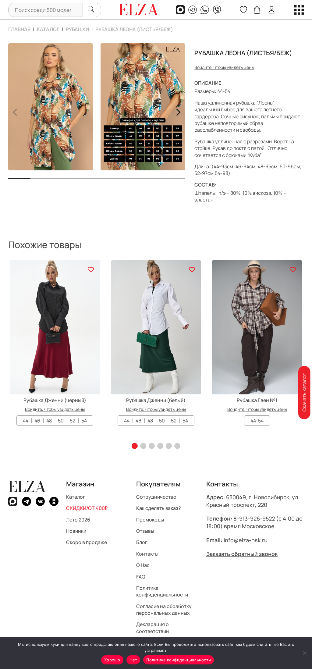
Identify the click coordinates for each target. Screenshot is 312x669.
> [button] (178, 111)
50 (61, 420)
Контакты (147, 553)
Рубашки (77, 29)
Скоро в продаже (86, 542)
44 (25, 420)
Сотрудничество (156, 496)
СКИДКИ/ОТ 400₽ (87, 508)
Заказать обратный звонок (242, 553)
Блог (141, 542)
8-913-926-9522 (254, 518)
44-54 (257, 420)
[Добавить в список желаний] (91, 269)
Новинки (76, 531)
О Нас (143, 565)
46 (37, 420)
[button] (135, 446)
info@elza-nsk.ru (246, 540)
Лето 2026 (78, 519)
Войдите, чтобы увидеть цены (224, 67)
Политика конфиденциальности (162, 591)
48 (49, 420)
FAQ (140, 576)
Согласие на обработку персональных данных (164, 609)
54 (84, 420)
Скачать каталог (304, 392)
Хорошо (112, 659)
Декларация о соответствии (152, 628)
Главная (19, 29)
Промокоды (150, 519)
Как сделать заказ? (158, 508)
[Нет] (304, 653)
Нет (133, 659)
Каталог (48, 29)
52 (72, 420)
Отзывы (145, 531)
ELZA (27, 486)
